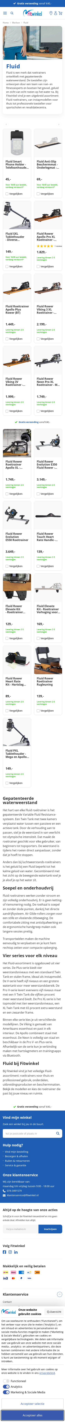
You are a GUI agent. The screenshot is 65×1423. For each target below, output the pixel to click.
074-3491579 (14, 1190)
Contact (7, 1301)
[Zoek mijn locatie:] (46, 13)
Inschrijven (50, 1229)
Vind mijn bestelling (16, 1151)
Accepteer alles (32, 1415)
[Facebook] (4, 1252)
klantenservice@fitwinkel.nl (23, 1195)
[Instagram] (10, 1252)
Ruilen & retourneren (17, 1160)
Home (6, 22)
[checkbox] (13, 1381)
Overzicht (55, 1311)
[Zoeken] (12, 13)
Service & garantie (15, 1165)
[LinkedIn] (16, 1252)
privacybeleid (47, 1373)
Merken (16, 22)
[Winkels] (51, 13)
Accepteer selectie (32, 1404)
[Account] (56, 13)
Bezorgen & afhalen (16, 1156)
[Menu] (5, 13)
